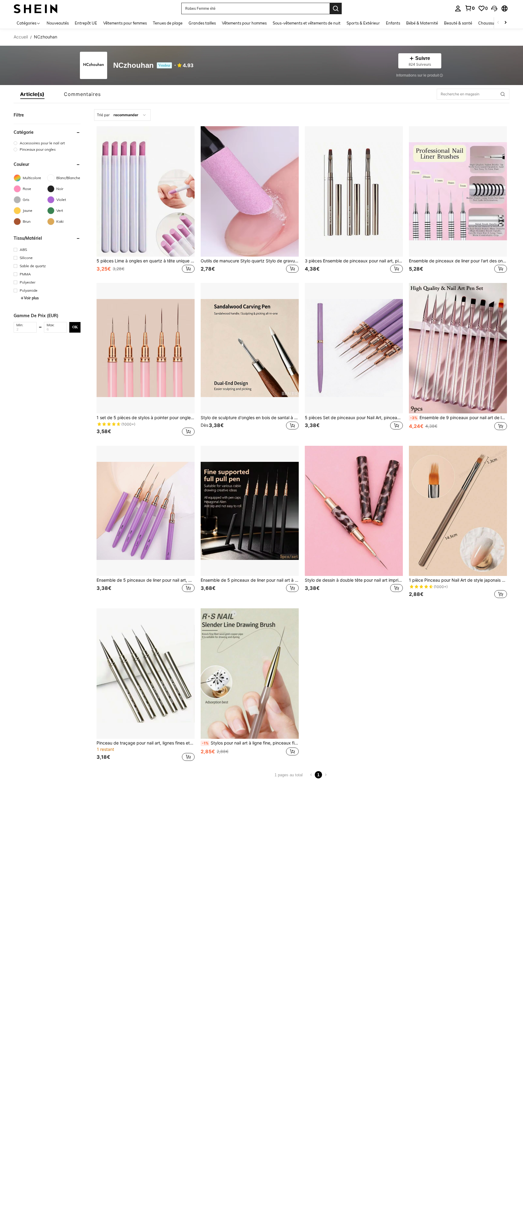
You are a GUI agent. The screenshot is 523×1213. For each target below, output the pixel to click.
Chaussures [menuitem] (489, 23)
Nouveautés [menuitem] (58, 23)
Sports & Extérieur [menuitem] (363, 23)
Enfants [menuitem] (393, 23)
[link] (470, 8)
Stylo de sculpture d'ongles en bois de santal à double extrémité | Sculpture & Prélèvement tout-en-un (250, 417)
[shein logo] (36, 8)
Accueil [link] (21, 37)
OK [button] (75, 327)
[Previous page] (311, 774)
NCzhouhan (133, 65)
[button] (494, 8)
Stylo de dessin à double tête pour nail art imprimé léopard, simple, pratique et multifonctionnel (354, 580)
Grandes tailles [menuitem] (202, 23)
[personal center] (458, 8)
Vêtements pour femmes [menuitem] (125, 23)
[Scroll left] (498, 23)
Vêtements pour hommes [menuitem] (244, 23)
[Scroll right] (505, 23)
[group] (47, 143)
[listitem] (145, 200)
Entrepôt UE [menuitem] (86, 23)
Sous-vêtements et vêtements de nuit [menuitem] (306, 23)
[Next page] (325, 774)
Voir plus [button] (31, 298)
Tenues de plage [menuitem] (168, 23)
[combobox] (122, 115)
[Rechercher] (336, 8)
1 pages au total (289, 775)
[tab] (32, 94)
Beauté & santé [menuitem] (458, 23)
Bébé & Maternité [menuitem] (422, 23)
